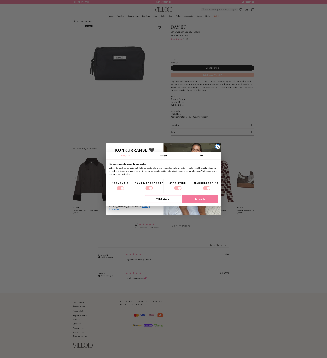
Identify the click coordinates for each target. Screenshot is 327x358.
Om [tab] (201, 155)
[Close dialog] (217, 146)
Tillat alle (200, 199)
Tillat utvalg (163, 199)
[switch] (149, 188)
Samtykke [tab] (125, 155)
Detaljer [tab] (163, 155)
